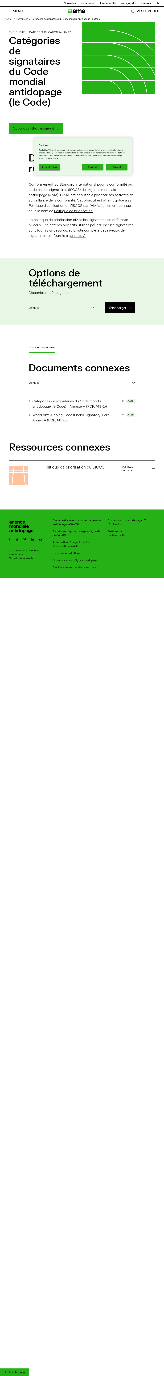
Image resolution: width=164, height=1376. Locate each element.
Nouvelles (70, 3)
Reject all (92, 167)
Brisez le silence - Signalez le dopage (75, 560)
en (157, 3)
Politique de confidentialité (116, 533)
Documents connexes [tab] (42, 347)
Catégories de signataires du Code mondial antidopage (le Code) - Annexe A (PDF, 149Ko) (83, 404)
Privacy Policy (52, 158)
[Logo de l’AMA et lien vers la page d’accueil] (76, 11)
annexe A (78, 235)
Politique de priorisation (73, 211)
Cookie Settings (14, 1372)
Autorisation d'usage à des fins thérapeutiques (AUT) (71, 544)
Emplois (146, 3)
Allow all (117, 167)
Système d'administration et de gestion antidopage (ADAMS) (77, 522)
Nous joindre (128, 3)
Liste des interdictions (66, 553)
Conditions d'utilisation (115, 522)
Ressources (88, 3)
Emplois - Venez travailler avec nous (74, 567)
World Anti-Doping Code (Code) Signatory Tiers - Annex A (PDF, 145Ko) (83, 418)
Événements (108, 3)
